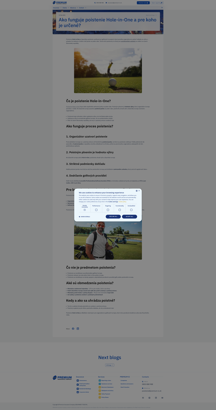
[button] (84, 216)
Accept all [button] (129, 216)
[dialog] (108, 205)
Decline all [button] (113, 216)
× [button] (139, 190)
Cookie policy (122, 201)
